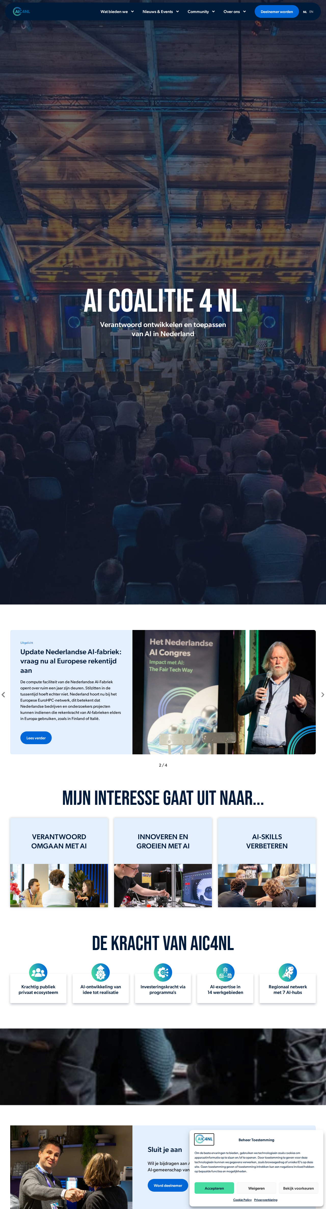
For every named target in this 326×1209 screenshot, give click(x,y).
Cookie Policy (242, 1200)
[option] (311, 11)
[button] (3, 694)
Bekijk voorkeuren (298, 1188)
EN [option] (311, 11)
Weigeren (256, 1188)
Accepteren (214, 1188)
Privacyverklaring (265, 1200)
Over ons (232, 11)
